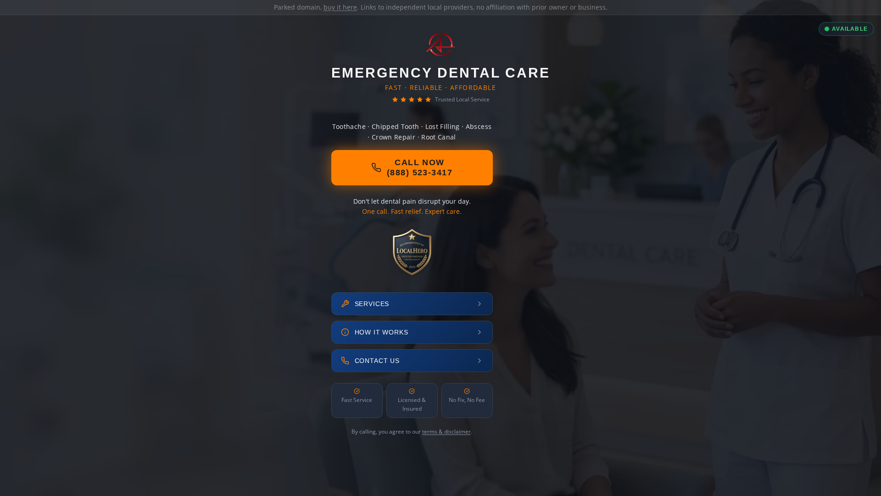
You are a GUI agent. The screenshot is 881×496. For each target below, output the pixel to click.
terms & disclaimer (446, 431)
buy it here (340, 7)
